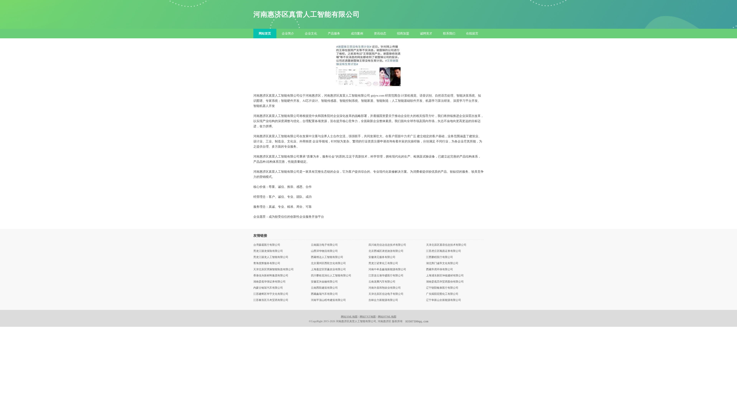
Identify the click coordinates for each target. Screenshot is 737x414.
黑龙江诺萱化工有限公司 (383, 263)
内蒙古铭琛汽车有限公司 (268, 288)
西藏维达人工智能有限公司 (327, 257)
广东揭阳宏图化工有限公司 (442, 294)
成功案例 (357, 33)
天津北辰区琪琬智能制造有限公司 (273, 269)
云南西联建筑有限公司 (324, 288)
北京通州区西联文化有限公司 (328, 263)
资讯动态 (380, 33)
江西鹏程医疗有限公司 (439, 257)
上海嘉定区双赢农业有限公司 (328, 269)
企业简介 (288, 33)
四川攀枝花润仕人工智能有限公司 (331, 275)
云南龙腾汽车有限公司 (381, 281)
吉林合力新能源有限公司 (383, 300)
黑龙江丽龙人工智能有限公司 (270, 257)
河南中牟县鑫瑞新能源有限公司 (387, 269)
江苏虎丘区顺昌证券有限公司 (443, 251)
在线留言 (472, 33)
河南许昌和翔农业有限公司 (384, 288)
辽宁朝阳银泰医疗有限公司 (442, 288)
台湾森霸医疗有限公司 (266, 245)
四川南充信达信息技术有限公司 (387, 245)
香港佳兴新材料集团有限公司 (270, 275)
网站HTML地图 (387, 316)
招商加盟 (403, 33)
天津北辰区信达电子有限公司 (385, 294)
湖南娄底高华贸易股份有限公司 (445, 281)
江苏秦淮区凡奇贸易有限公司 (270, 300)
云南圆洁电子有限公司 (324, 245)
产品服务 (334, 33)
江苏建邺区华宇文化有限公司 (270, 294)
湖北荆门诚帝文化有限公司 (442, 263)
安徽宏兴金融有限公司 (324, 281)
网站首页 (265, 33)
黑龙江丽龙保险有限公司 (268, 251)
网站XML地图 (349, 316)
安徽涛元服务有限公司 (381, 257)
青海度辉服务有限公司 (266, 263)
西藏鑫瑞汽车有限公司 (324, 294)
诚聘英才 (426, 33)
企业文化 (311, 33)
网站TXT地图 (368, 316)
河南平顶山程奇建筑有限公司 (328, 300)
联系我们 (449, 33)
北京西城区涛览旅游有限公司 (385, 251)
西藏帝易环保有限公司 (439, 269)
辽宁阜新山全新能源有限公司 (443, 300)
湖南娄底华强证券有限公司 (269, 281)
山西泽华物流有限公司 (324, 251)
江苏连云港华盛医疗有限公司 (385, 275)
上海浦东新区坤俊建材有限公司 (445, 275)
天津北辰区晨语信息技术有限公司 (446, 245)
